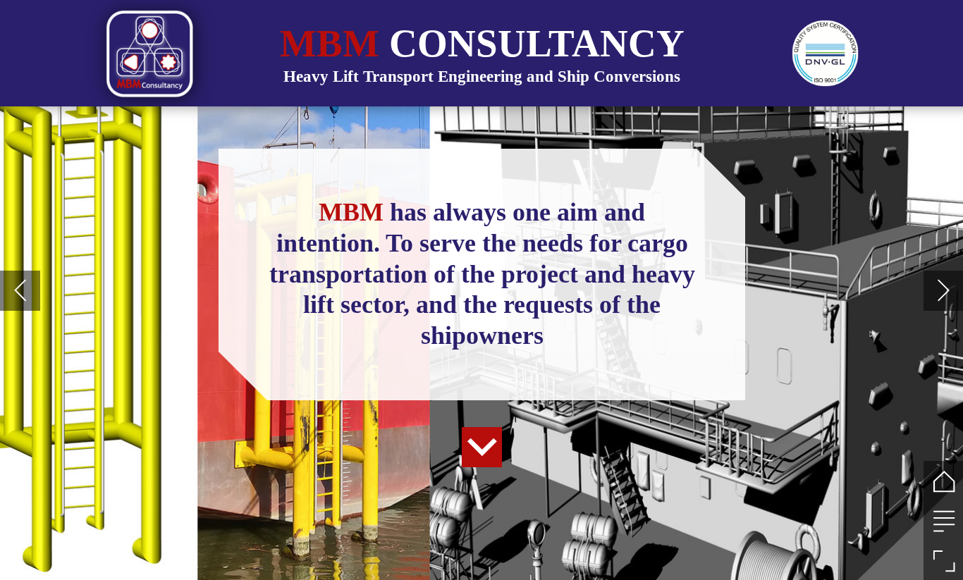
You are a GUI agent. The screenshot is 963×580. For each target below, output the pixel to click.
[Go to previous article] (20, 291)
